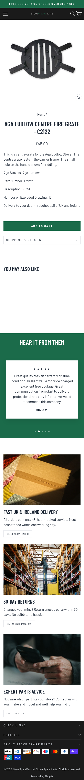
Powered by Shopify (42, 776)
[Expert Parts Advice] (42, 659)
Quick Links (14, 725)
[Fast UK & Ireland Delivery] (42, 479)
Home (41, 114)
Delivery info (18, 533)
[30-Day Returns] (42, 569)
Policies (11, 734)
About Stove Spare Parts (28, 744)
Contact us (16, 713)
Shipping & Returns (25, 240)
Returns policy (19, 623)
